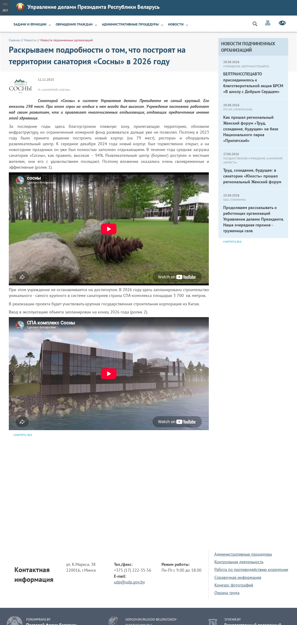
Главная (14, 40)
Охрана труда (226, 592)
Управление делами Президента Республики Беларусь (93, 6)
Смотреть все (232, 241)
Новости (176, 24)
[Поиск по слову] (257, 24)
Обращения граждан (74, 24)
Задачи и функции (29, 24)
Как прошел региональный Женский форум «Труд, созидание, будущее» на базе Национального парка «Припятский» (250, 129)
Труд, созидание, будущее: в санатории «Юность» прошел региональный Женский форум (252, 176)
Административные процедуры (130, 24)
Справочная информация (237, 577)
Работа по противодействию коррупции (251, 569)
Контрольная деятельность (238, 561)
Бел (5, 10)
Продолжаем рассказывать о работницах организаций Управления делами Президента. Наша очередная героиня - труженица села (253, 219)
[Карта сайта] (267, 23)
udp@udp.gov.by (129, 582)
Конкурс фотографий (233, 585)
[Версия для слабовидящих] (282, 24)
